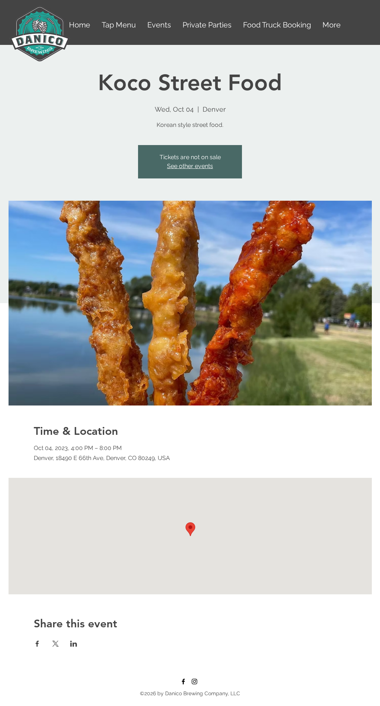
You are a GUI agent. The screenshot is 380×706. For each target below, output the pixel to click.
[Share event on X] (55, 644)
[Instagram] (194, 681)
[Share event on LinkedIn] (73, 644)
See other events (190, 166)
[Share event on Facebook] (37, 644)
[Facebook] (183, 681)
